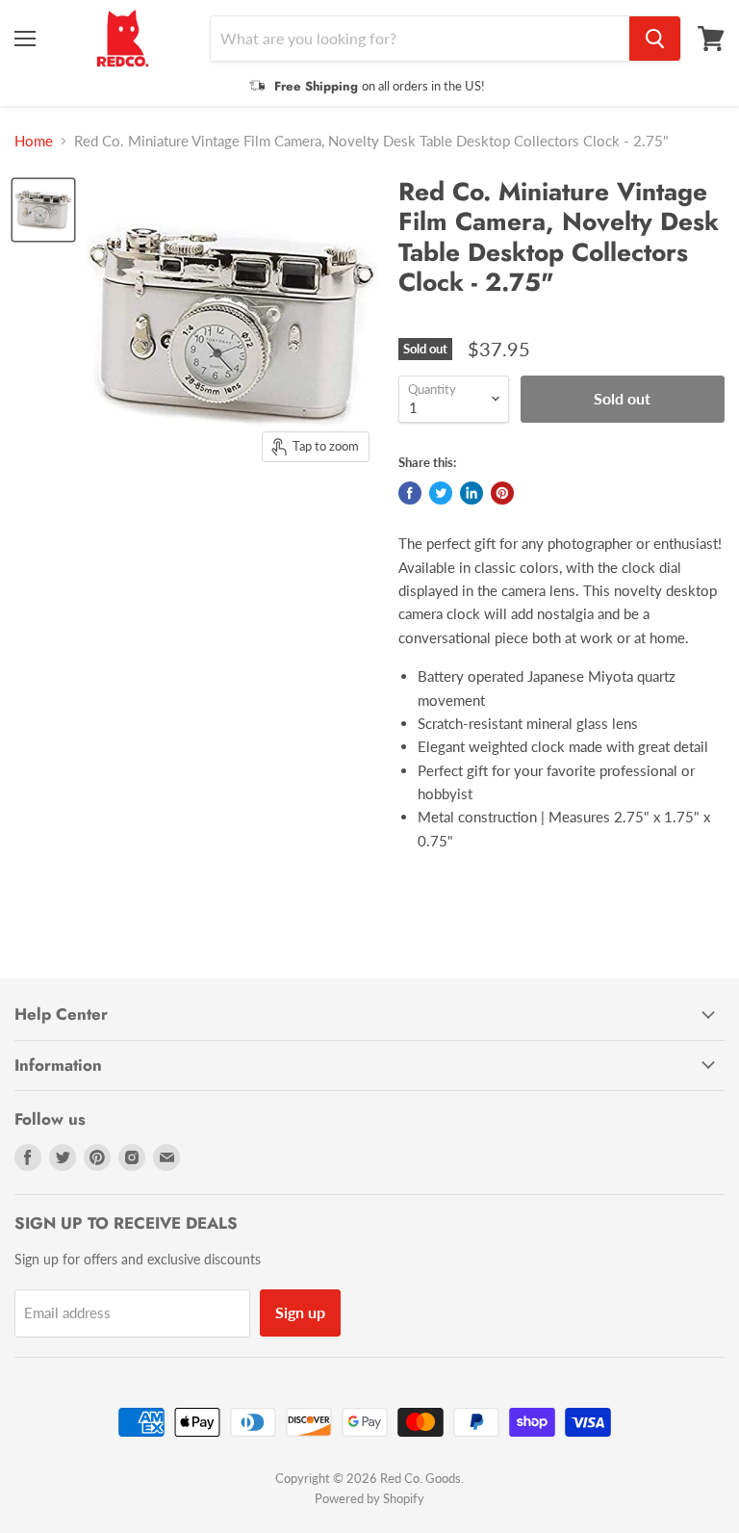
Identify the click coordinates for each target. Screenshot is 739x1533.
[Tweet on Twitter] (440, 493)
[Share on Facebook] (409, 493)
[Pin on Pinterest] (502, 493)
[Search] (654, 38)
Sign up (300, 1312)
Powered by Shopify (369, 1498)
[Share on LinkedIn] (471, 493)
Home (33, 141)
